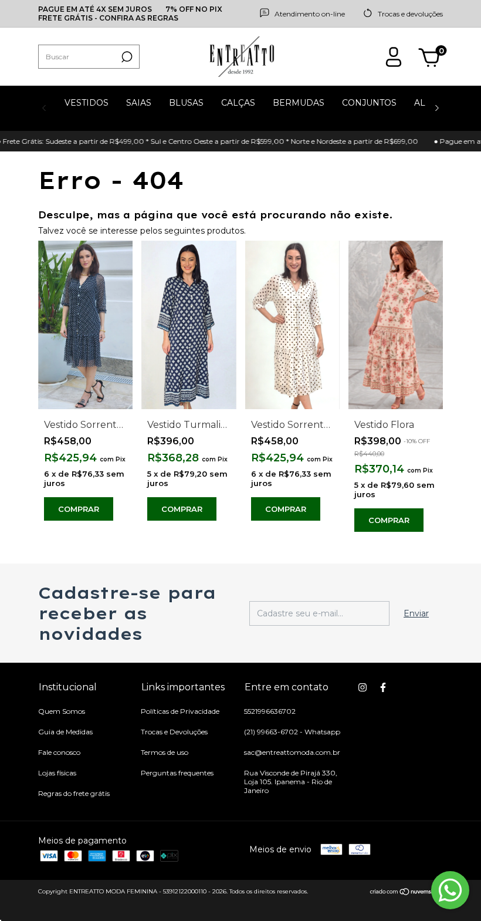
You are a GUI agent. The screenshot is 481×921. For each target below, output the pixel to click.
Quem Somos (61, 711)
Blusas (186, 102)
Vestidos (87, 102)
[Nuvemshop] (406, 893)
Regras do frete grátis (74, 793)
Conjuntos (369, 102)
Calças (238, 102)
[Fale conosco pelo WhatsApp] (450, 890)
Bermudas (298, 102)
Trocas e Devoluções (174, 731)
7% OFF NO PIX (193, 9)
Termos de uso (164, 752)
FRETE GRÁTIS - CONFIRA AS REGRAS (108, 18)
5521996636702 (270, 711)
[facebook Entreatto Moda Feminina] (383, 687)
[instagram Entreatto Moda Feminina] (362, 687)
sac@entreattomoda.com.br (292, 752)
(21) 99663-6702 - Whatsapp (292, 731)
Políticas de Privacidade (180, 711)
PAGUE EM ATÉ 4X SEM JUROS (95, 9)
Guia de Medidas (65, 731)
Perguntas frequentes (177, 772)
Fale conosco (59, 752)
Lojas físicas (57, 772)
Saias (138, 102)
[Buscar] (126, 57)
